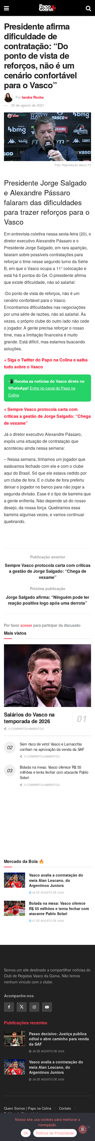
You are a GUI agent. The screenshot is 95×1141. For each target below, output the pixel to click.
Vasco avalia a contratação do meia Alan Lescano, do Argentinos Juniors (56, 880)
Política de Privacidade (55, 1133)
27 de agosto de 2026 (47, 921)
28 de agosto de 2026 (47, 892)
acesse (26, 625)
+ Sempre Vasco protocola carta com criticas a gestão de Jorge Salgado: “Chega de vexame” (47, 416)
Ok (25, 1133)
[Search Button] (88, 8)
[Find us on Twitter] (22, 1007)
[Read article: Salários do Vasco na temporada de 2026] (47, 675)
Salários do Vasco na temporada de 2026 (29, 717)
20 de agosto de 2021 (27, 105)
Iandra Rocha (33, 97)
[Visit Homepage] (47, 8)
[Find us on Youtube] (47, 1007)
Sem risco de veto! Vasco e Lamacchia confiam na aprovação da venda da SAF (52, 746)
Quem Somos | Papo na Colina (27, 1108)
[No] (88, 1127)
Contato (65, 1108)
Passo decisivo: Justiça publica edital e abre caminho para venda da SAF (59, 1039)
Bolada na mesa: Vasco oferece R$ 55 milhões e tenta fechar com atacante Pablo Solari (54, 772)
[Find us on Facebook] (9, 1007)
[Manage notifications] (82, 1129)
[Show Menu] (6, 8)
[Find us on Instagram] (34, 1007)
